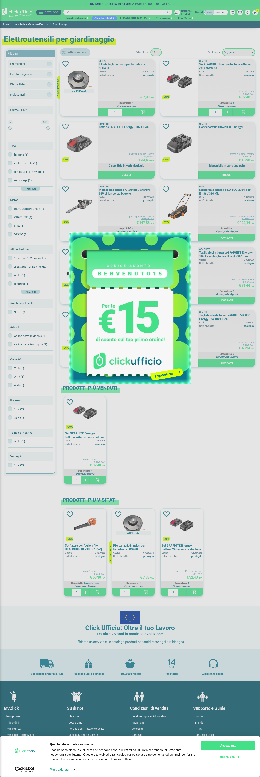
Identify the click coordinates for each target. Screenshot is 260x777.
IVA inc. (220, 12)
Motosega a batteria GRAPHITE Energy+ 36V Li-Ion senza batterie (124, 191)
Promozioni (163, 18)
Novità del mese (76, 18)
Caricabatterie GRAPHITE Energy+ (221, 127)
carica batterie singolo (30, 344)
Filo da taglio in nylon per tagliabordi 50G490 (122, 66)
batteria (21, 154)
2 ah (19, 368)
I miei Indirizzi (13, 728)
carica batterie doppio (30, 336)
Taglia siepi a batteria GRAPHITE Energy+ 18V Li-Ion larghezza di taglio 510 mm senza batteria (225, 254)
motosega (23, 180)
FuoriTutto (184, 18)
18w (19, 409)
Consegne (137, 728)
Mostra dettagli (60, 769)
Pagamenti (138, 722)
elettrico (21, 284)
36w (19, 417)
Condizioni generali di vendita (149, 716)
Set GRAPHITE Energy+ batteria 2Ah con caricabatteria (225, 66)
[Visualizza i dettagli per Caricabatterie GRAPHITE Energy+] (179, 143)
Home (5, 24)
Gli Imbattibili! (103, 18)
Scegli (126, 174)
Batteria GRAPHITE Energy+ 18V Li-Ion (123, 127)
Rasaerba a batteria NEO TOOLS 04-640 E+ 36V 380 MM (224, 191)
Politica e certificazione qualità (86, 728)
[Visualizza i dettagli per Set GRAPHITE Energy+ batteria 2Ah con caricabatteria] (179, 81)
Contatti (199, 716)
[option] (130, 3)
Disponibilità (125, 103)
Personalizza (226, 756)
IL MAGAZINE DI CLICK (134, 18)
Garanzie (137, 734)
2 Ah (19, 377)
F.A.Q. (198, 728)
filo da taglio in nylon (29, 172)
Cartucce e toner (204, 734)
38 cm (20, 312)
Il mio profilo (12, 716)
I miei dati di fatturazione (19, 734)
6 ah (19, 385)
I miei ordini (12, 722)
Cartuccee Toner (186, 12)
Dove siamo (75, 722)
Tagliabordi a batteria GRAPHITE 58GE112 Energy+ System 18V (126, 317)
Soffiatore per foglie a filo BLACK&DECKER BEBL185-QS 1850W (126, 254)
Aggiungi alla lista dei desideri (65, 63)
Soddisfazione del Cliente (83, 734)
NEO (19, 226)
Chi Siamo (74, 716)
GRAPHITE (23, 217)
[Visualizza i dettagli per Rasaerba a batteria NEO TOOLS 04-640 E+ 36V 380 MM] (179, 206)
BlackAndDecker (29, 208)
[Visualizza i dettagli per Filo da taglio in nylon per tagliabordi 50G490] (79, 81)
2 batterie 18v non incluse (31, 266)
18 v (19, 465)
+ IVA (209, 12)
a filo (19, 275)
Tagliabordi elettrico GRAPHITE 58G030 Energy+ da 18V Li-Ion (224, 317)
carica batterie (25, 163)
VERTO (20, 234)
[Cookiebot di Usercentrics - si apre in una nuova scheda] (24, 769)
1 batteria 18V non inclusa (31, 258)
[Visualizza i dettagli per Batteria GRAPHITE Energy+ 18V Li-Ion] (79, 143)
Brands (199, 722)
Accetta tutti (228, 745)
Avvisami (126, 237)
